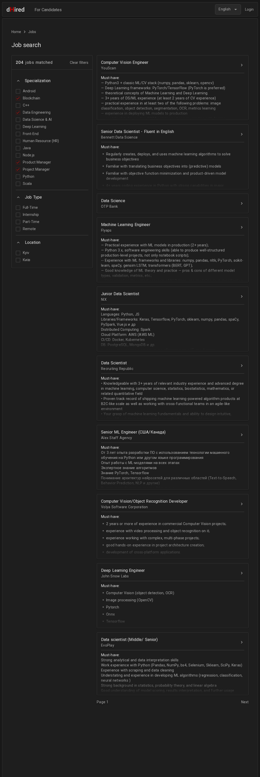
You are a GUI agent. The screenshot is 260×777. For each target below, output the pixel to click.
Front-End (31, 134)
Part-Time (31, 222)
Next (245, 702)
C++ (26, 105)
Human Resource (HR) (41, 141)
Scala (27, 184)
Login (249, 9)
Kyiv (26, 253)
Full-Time (30, 207)
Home (16, 32)
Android (29, 91)
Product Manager (37, 162)
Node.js (29, 155)
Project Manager (36, 169)
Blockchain (31, 98)
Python (28, 176)
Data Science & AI (37, 119)
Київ (26, 260)
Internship (31, 215)
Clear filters (79, 63)
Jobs (32, 32)
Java (27, 148)
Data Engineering (37, 112)
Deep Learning (34, 127)
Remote (29, 229)
